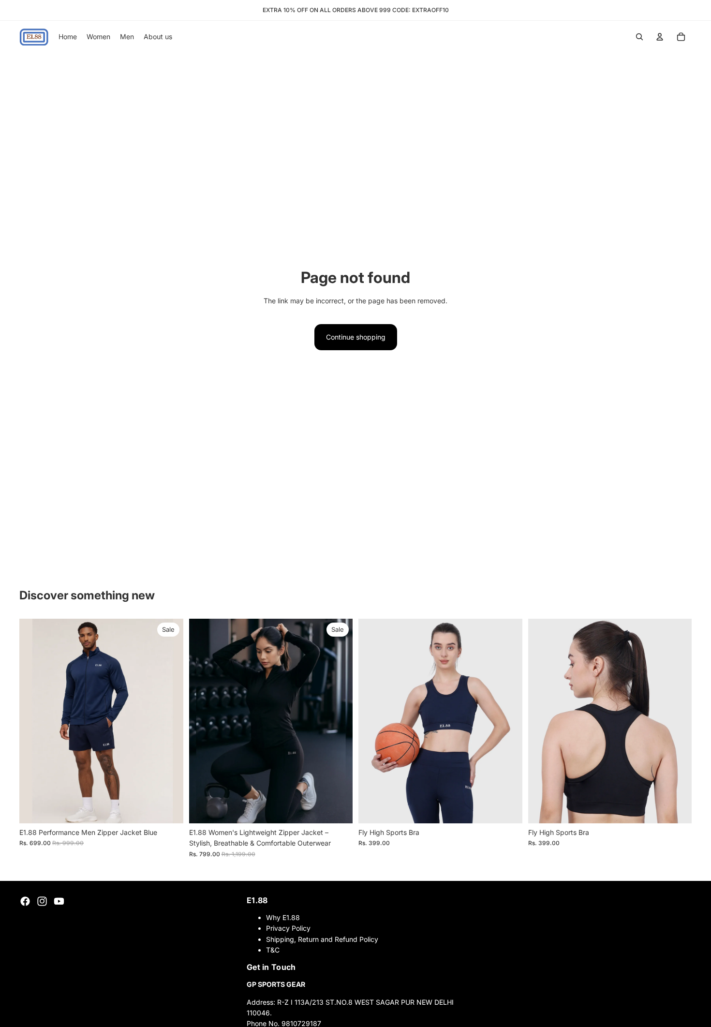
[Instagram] (42, 901)
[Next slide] (168, 720)
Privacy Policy (288, 928)
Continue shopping (355, 337)
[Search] (639, 36)
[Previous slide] (33, 720)
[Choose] (168, 808)
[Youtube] (59, 901)
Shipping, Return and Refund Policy (322, 939)
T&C (273, 950)
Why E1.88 (283, 917)
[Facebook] (25, 901)
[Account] (659, 36)
